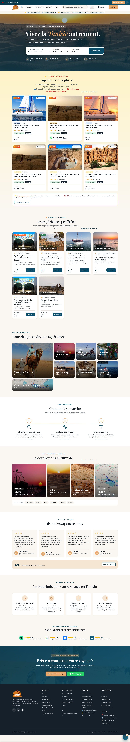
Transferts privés (106, 702)
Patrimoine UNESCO (87, 702)
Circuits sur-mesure (107, 694)
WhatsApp (103, 7)
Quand (57, 49)
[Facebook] (14, 710)
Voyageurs (76, 49)
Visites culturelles (47, 705)
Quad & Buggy (46, 702)
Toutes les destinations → (89, 460)
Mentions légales (90, 732)
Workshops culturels (48, 711)
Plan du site (114, 732)
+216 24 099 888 (109, 721)
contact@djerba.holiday (111, 718)
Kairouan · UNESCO (67, 702)
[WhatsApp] (22, 710)
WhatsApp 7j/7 (77, 674)
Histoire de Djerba (87, 696)
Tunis (45, 502)
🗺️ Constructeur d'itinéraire (90, 710)
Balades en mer (46, 699)
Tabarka (62, 502)
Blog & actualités (86, 715)
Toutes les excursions (48, 708)
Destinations (39, 7)
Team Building (105, 699)
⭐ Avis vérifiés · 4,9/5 (88, 713)
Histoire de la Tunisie (88, 694)
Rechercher (97, 51)
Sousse (38, 502)
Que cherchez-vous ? (36, 49)
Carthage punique (87, 699)
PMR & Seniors (105, 705)
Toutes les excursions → (89, 92)
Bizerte (70, 502)
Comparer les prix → (22, 202)
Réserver (28, 7)
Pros (57, 7)
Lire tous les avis (108, 564)
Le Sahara (65, 696)
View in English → (118, 2)
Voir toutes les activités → (89, 228)
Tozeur (64, 705)
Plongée (44, 696)
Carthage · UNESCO (67, 699)
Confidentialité (101, 732)
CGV (108, 732)
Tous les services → (107, 708)
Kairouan (53, 502)
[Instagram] (18, 710)
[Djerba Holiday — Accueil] (15, 7)
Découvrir (49, 7)
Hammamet (29, 502)
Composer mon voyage (56, 674)
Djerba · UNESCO (67, 694)
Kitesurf (44, 694)
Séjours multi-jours (47, 713)
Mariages (104, 696)
